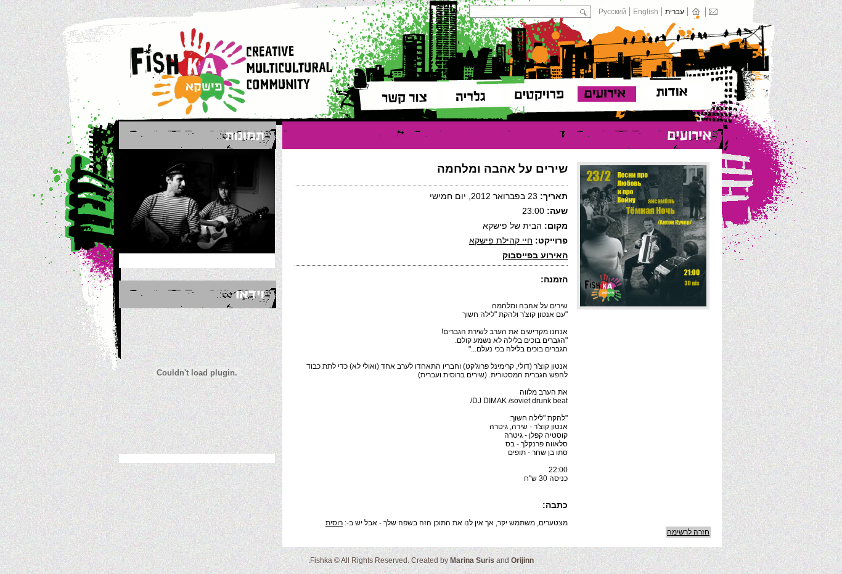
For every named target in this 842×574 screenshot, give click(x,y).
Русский (612, 11)
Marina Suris (472, 560)
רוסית (334, 523)
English (645, 11)
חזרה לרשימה (688, 532)
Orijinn (522, 560)
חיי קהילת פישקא (501, 240)
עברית (674, 11)
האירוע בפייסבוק (535, 255)
